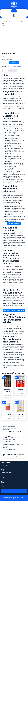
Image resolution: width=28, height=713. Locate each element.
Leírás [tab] (5, 70)
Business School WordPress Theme (13, 497)
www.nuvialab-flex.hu (14, 223)
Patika (3, 477)
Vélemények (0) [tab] (12, 70)
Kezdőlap (4, 21)
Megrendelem (14, 62)
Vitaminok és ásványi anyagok (14, 21)
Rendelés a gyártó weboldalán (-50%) (14, 310)
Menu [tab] (14, 11)
